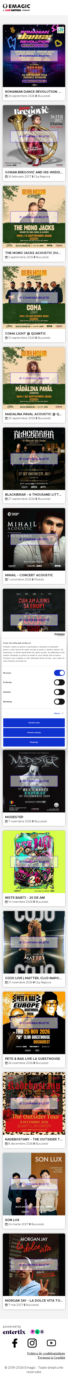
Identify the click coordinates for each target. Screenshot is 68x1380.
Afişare (57, 713)
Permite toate (34, 723)
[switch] (59, 682)
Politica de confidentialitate (46, 1353)
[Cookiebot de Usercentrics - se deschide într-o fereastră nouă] (49, 634)
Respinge (34, 742)
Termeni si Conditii (51, 1357)
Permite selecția (34, 732)
